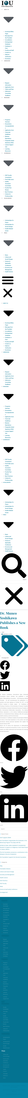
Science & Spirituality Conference (8, 263)
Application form (9, 87)
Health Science (9, 271)
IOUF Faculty (3, 883)
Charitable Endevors (5, 868)
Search (24, 579)
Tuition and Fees (9, 89)
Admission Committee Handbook (8, 93)
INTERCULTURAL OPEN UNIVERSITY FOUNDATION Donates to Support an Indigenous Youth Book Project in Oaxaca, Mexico (14, 847)
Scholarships (6, 1034)
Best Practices (9, 192)
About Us (4, 900)
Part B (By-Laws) (9, 179)
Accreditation (8, 40)
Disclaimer (8, 350)
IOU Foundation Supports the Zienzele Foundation (13, 857)
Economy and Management (7, 874)
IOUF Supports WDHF (5, 837)
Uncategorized (5, 657)
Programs (5, 959)
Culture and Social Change (7, 871)
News (6, 255)
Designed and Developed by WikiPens (14, 1094)
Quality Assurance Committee (8, 183)
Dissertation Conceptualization (9, 126)
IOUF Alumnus (3, 880)
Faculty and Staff (9, 50)
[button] (8, 287)
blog (1, 866)
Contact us (8, 52)
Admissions (5, 935)
